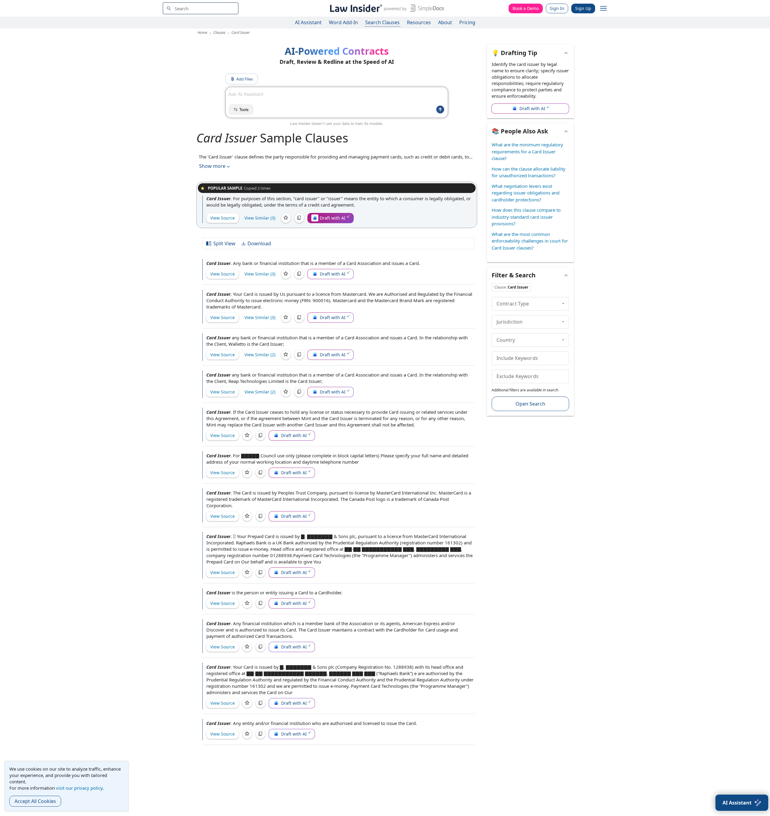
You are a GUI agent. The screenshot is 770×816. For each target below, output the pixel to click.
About (445, 22)
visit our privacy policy (79, 788)
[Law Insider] (386, 8)
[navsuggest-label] (200, 8)
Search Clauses (382, 22)
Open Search (530, 403)
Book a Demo (526, 8)
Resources (419, 22)
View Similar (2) (259, 354)
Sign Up (583, 8)
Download (259, 243)
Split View (224, 243)
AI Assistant (308, 22)
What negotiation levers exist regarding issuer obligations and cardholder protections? (525, 193)
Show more (212, 166)
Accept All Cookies (35, 801)
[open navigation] (603, 8)
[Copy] (299, 218)
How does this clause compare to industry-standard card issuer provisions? (526, 217)
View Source (222, 218)
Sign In (557, 8)
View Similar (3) (259, 218)
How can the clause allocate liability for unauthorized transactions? (528, 172)
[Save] (286, 218)
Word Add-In (343, 22)
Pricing (467, 22)
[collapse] (563, 303)
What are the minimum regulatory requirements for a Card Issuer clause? (527, 151)
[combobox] (200, 8)
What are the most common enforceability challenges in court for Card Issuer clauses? (530, 241)
